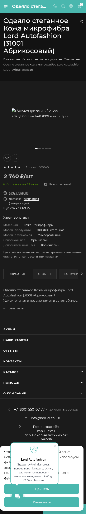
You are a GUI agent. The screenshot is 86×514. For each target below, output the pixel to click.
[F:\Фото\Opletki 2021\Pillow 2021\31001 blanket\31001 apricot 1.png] (43, 113)
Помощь (11, 382)
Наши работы (15, 340)
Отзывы (44, 274)
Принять (42, 489)
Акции (9, 329)
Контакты (12, 361)
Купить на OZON (16, 208)
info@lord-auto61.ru (46, 418)
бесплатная (31, 198)
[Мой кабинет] (71, 7)
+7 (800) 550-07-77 (29, 409)
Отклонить (42, 502)
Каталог (11, 372)
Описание (17, 274)
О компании (15, 393)
